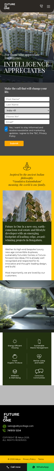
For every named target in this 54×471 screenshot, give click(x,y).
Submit (14, 143)
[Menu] (48, 6)
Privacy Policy (29, 459)
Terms (41, 459)
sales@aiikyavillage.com (18, 426)
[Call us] (41, 6)
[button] (27, 206)
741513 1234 (14, 430)
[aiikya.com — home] (9, 6)
